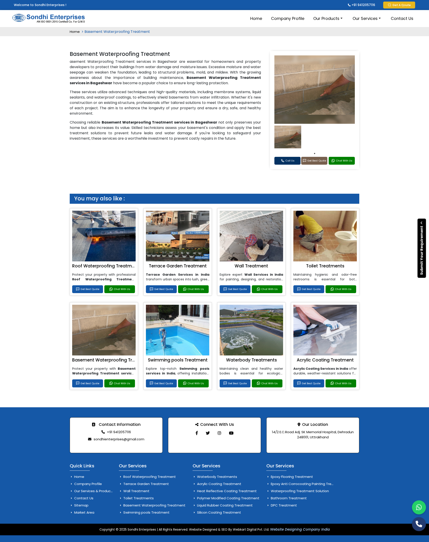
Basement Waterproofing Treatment (111, 360)
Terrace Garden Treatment (178, 266)
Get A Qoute (401, 5)
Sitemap (80, 505)
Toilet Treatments (325, 266)
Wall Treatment (251, 266)
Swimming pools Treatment (178, 360)
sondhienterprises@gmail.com (119, 439)
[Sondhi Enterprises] (197, 433)
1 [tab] (314, 153)
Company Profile (287, 18)
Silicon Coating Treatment (218, 512)
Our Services (365, 18)
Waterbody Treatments (251, 360)
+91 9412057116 (363, 5)
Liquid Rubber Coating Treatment (224, 505)
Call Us (289, 160)
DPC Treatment (283, 505)
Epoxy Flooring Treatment (291, 476)
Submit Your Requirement (421, 250)
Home (256, 18)
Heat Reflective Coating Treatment (226, 491)
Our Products (326, 18)
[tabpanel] (287, 137)
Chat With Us (344, 160)
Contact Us (402, 18)
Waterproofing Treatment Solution (299, 491)
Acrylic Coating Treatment (325, 360)
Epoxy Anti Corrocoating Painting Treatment (307, 483)
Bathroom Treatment (288, 498)
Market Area (83, 512)
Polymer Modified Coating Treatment (227, 498)
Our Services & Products (93, 491)
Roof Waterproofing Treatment (105, 266)
